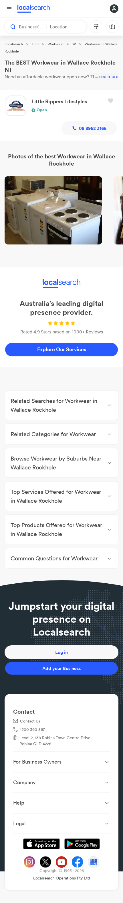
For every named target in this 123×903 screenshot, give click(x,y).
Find (35, 44)
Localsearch (14, 44)
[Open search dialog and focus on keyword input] (10, 27)
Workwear (55, 44)
